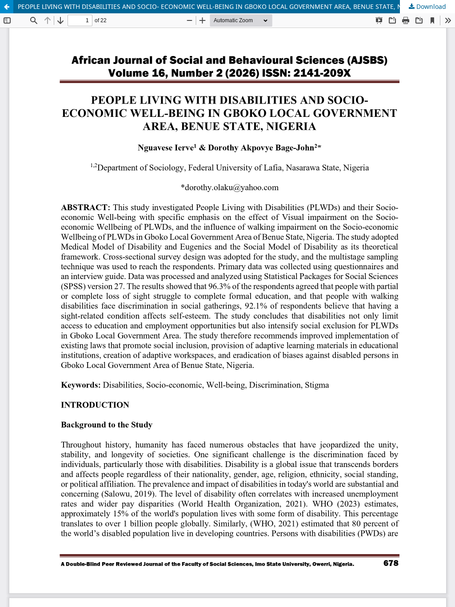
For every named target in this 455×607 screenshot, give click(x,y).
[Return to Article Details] (6, 6)
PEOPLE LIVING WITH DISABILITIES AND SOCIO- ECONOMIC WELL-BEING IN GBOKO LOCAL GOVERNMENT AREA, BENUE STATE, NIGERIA (220, 6)
